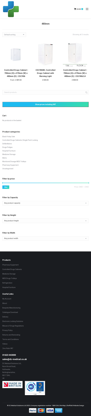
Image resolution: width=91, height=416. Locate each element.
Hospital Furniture (9, 151)
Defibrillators (7, 144)
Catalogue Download (10, 312)
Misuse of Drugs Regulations (13, 326)
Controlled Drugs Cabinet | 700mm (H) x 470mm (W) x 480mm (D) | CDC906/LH (75, 73)
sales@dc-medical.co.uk (14, 359)
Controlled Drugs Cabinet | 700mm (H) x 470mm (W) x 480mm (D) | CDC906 (16, 73)
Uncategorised (7, 169)
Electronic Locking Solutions (12, 321)
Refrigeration (7, 283)
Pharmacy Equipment (10, 165)
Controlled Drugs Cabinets (12, 269)
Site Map (62, 405)
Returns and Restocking (11, 335)
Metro (4, 158)
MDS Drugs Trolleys (9, 278)
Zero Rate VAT (7, 348)
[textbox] (12, 203)
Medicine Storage (9, 154)
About (4, 303)
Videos (4, 344)
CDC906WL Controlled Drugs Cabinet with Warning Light (45, 73)
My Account (6, 299)
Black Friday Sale (8, 137)
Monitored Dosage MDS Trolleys (14, 161)
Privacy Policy (7, 330)
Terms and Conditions (10, 339)
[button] (54, 64)
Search (86, 92)
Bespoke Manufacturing (11, 308)
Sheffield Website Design (75, 405)
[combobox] (45, 203)
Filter (6, 187)
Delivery (5, 317)
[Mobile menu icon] (87, 9)
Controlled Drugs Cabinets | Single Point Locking (20, 140)
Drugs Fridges (7, 147)
